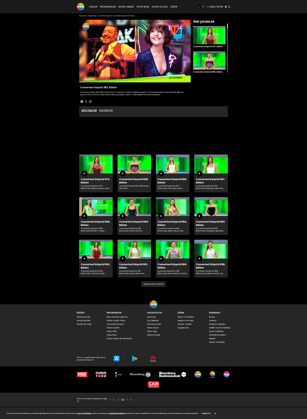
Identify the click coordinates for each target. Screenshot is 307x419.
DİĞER (173, 6)
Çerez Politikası (84, 413)
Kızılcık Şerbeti (83, 320)
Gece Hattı (112, 331)
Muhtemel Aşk (83, 317)
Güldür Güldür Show (116, 320)
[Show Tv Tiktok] (131, 400)
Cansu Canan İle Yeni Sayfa (119, 338)
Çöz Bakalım (153, 320)
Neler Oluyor (153, 327)
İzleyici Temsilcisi (217, 342)
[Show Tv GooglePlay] (135, 359)
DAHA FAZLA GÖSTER (153, 284)
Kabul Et (206, 413)
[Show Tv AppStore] (116, 359)
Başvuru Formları (186, 320)
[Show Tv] (80, 7)
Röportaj (151, 317)
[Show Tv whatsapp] (90, 101)
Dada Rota (112, 335)
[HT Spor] (118, 374)
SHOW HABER (126, 6)
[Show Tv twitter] (86, 101)
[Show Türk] (212, 374)
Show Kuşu (152, 331)
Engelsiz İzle (183, 327)
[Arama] (229, 7)
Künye (212, 317)
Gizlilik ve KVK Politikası (219, 327)
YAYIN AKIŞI (142, 6)
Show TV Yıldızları (186, 317)
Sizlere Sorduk (153, 335)
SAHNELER (106, 111)
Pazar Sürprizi (113, 327)
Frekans (213, 320)
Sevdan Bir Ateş (84, 324)
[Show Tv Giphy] (127, 400)
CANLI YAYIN (216, 6)
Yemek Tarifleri (185, 324)
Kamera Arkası (154, 324)
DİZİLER (93, 6)
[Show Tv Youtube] (122, 400)
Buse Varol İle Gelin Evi (117, 317)
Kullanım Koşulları (217, 324)
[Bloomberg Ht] (140, 374)
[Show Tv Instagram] (118, 400)
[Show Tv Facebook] (109, 400)
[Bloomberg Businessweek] (172, 374)
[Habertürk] (82, 374)
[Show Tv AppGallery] (153, 359)
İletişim (212, 338)
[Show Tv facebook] (81, 101)
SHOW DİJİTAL (160, 6)
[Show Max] (227, 374)
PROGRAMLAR (108, 6)
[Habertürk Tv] (101, 374)
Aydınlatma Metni (117, 413)
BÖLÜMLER (89, 111)
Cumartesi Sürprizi (115, 324)
